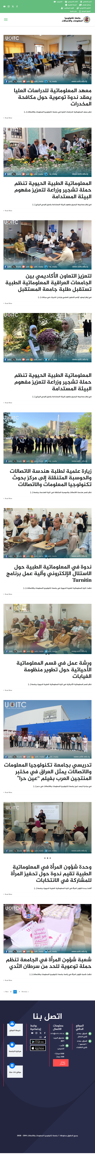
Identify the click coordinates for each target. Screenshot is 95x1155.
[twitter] (13, 6)
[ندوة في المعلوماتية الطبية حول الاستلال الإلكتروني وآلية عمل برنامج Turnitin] (47, 533)
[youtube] (4, 6)
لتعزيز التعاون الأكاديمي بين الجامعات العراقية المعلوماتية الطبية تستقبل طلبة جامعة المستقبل (48, 283)
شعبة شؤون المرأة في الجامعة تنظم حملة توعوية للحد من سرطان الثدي (49, 963)
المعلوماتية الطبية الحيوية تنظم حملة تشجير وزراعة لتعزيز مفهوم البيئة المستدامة (53, 190)
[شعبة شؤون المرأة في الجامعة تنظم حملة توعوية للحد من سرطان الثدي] (47, 928)
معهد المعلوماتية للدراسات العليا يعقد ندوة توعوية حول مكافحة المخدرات (53, 97)
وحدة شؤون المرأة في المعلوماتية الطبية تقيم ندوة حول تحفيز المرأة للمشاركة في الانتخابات (51, 874)
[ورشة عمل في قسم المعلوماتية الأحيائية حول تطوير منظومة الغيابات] (47, 629)
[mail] (40, 1037)
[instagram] (9, 6)
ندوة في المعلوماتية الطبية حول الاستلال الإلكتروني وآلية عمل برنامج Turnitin (49, 574)
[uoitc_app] (37, 1046)
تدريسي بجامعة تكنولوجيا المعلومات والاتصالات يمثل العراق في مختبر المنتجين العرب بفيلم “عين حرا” (48, 772)
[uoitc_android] (37, 1040)
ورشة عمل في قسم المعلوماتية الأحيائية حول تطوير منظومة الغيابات (54, 670)
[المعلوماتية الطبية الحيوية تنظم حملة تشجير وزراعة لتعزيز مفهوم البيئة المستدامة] (47, 152)
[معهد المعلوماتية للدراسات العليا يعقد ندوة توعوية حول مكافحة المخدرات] (47, 59)
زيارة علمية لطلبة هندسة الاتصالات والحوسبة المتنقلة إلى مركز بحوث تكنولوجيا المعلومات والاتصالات (51, 478)
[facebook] (17, 6)
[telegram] (45, 1037)
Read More (8, 118)
